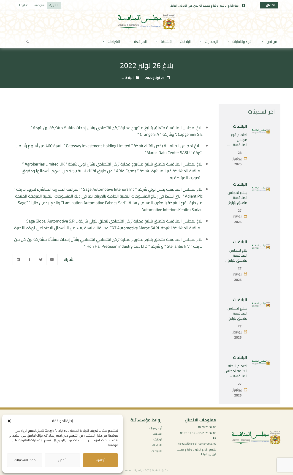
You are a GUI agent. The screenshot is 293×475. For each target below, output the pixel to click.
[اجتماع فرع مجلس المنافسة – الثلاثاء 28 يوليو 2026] (261, 132)
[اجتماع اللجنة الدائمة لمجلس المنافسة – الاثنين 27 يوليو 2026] (261, 363)
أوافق (100, 460)
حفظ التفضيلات (24, 460)
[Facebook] (29, 259)
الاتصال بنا (269, 5)
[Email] (52, 259)
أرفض (62, 460)
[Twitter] (40, 259)
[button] (9, 421)
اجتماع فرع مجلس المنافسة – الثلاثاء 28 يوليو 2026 (236, 144)
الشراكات (157, 450)
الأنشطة (157, 445)
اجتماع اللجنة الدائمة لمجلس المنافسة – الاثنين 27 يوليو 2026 (236, 375)
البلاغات (128, 77)
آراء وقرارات (155, 428)
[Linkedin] (18, 259)
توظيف (157, 439)
